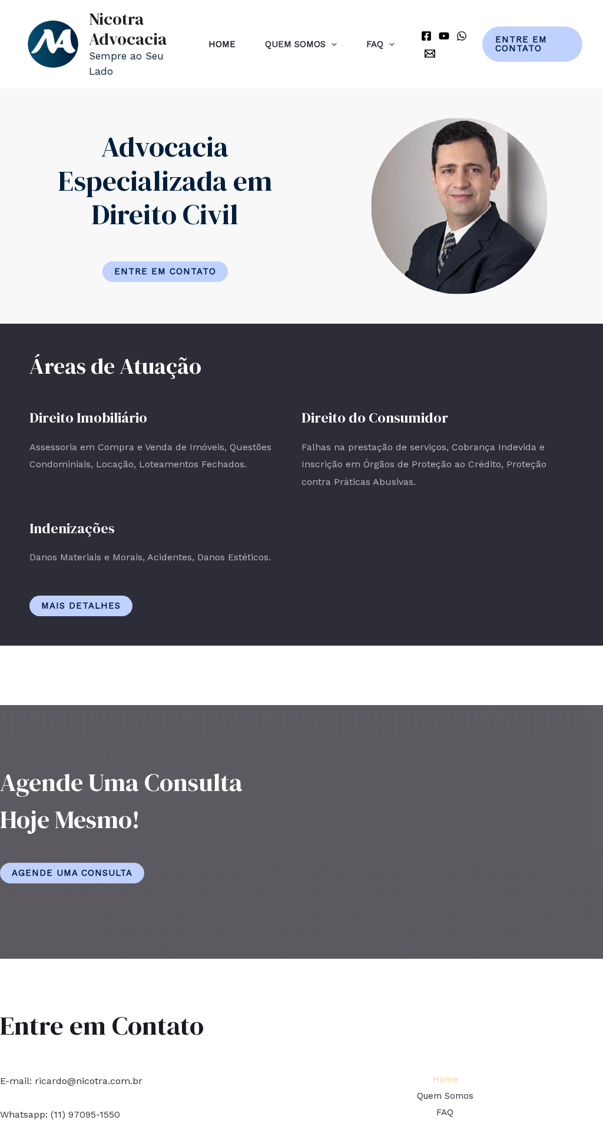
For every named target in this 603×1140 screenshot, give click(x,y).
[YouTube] (444, 36)
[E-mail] (430, 53)
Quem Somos (295, 44)
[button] (165, 271)
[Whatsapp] (461, 36)
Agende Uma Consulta (72, 873)
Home (222, 44)
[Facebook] (426, 36)
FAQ (374, 44)
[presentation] (331, 44)
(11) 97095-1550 (85, 1114)
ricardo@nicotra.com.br (89, 1080)
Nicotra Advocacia (128, 29)
